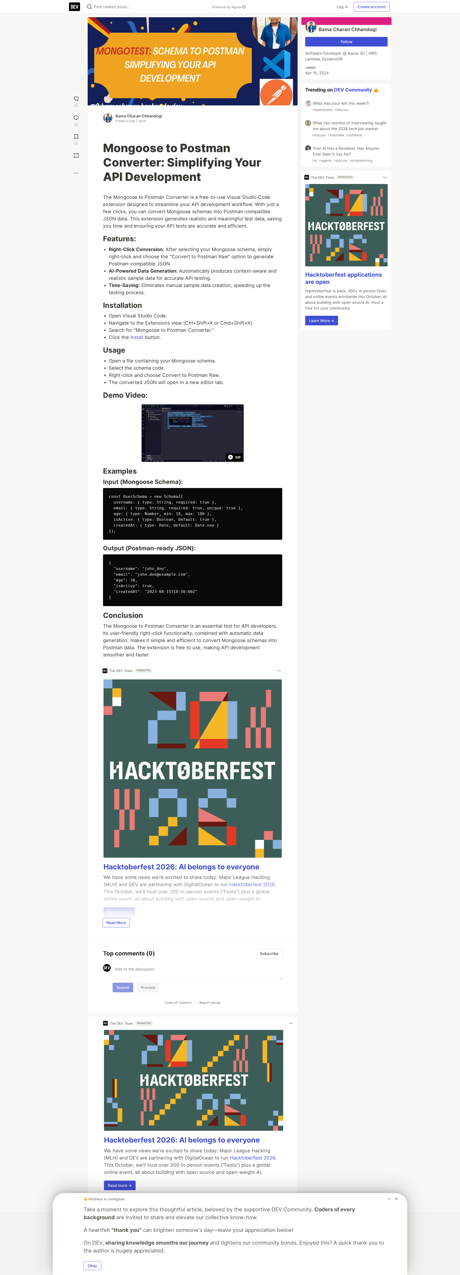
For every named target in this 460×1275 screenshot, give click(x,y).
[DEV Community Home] (74, 6)
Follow (346, 41)
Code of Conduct (178, 1002)
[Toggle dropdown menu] (279, 671)
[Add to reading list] (76, 139)
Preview (148, 987)
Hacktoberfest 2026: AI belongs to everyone (181, 866)
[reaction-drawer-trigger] (76, 101)
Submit (122, 987)
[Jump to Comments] (76, 120)
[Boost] (76, 155)
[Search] (89, 6)
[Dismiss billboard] (396, 1199)
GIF (238, 457)
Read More (116, 922)
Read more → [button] (120, 1185)
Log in (342, 6)
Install (137, 337)
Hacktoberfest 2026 (252, 1158)
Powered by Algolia (227, 7)
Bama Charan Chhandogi (138, 116)
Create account (371, 6)
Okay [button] (92, 1265)
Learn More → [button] (321, 320)
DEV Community (353, 90)
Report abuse (209, 1002)
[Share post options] (76, 173)
